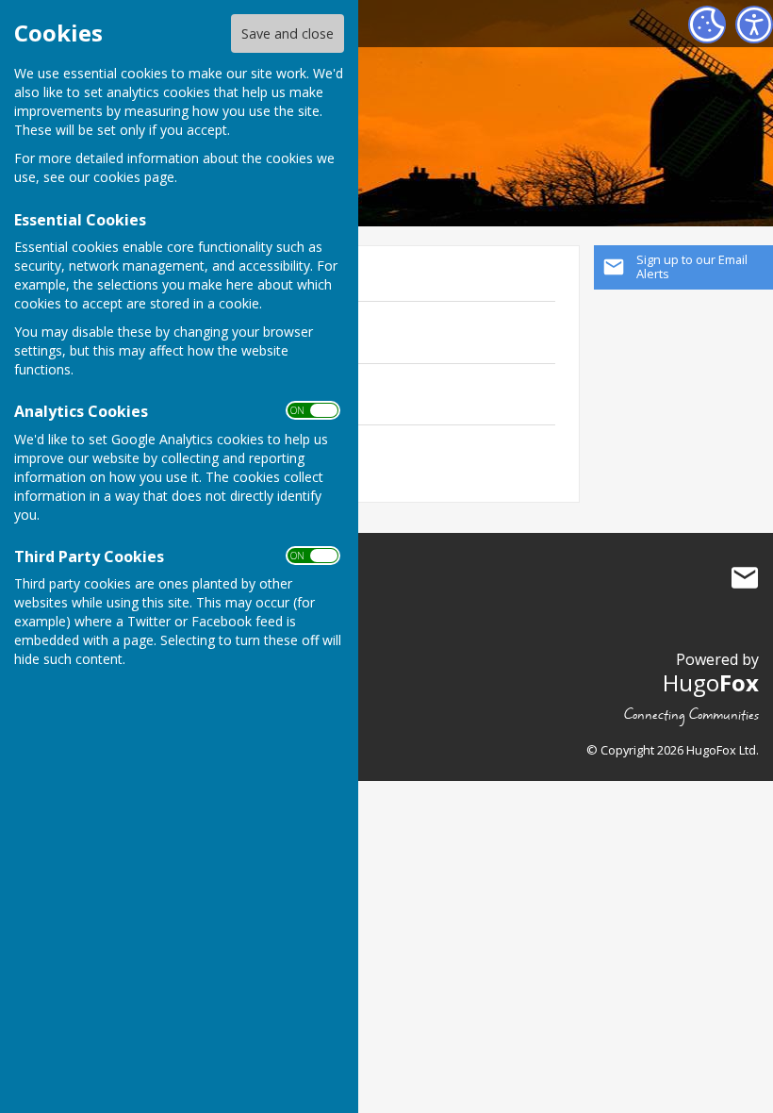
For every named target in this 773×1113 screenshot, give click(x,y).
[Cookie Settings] (707, 24)
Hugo (711, 682)
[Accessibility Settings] (754, 24)
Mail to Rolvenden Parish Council (745, 577)
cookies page (133, 177)
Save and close (287, 33)
